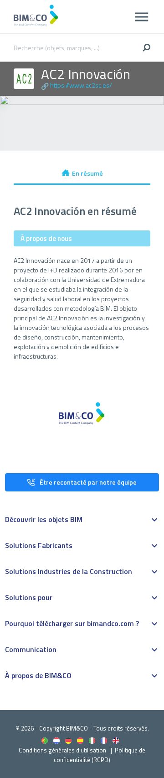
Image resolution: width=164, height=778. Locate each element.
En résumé (87, 173)
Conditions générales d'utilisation (62, 750)
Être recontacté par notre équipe (88, 482)
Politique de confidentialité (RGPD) (99, 755)
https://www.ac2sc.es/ (81, 85)
